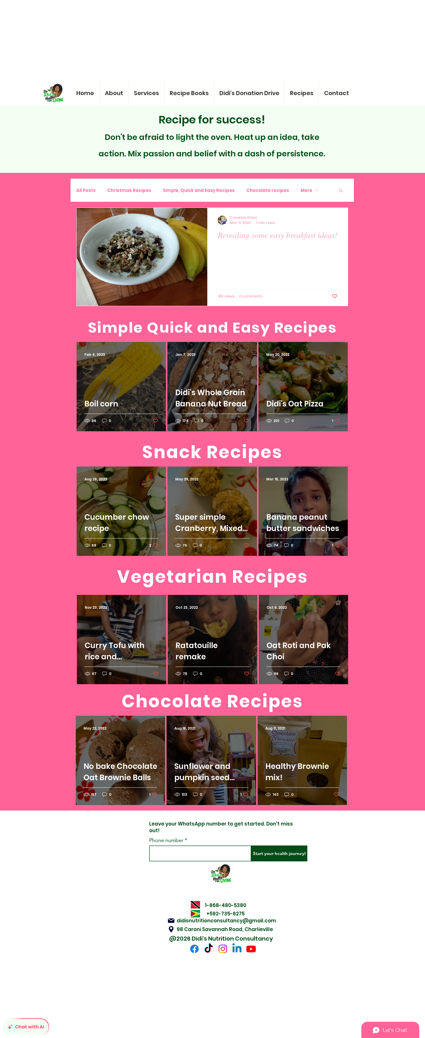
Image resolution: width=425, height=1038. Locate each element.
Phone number (166, 840)
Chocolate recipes (267, 190)
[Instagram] (222, 948)
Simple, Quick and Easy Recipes (199, 190)
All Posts (86, 190)
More (306, 190)
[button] (340, 191)
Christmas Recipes (129, 190)
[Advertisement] (173, 40)
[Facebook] (194, 948)
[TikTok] (208, 948)
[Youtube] (251, 948)
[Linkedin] (237, 948)
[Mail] (171, 920)
